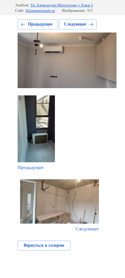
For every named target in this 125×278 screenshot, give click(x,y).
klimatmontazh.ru (40, 10)
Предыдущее (40, 24)
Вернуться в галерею (44, 245)
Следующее (75, 24)
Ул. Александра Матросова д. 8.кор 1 (61, 5)
